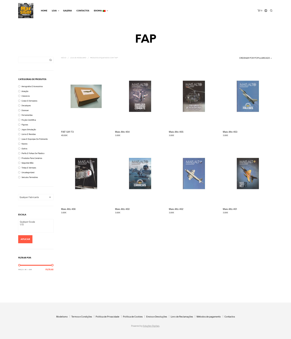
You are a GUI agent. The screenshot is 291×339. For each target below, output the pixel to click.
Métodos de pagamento (209, 316)
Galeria (67, 11)
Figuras (25, 124)
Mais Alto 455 (176, 131)
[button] (260, 10)
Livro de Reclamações (182, 316)
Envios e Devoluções (156, 316)
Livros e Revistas (29, 134)
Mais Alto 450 (122, 208)
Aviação (25, 91)
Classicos (26, 96)
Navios (24, 143)
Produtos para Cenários (32, 158)
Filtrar (49, 270)
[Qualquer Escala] (35, 221)
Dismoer (25, 110)
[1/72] (35, 224)
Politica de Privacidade (107, 316)
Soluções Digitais (151, 326)
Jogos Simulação (29, 129)
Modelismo (62, 316)
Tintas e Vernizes (29, 167)
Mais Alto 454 (122, 131)
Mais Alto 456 (68, 208)
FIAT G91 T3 (67, 131)
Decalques (26, 105)
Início (63, 58)
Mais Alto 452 (176, 208)
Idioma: (98, 11)
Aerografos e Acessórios (32, 86)
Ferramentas (27, 115)
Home (44, 11)
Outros (24, 148)
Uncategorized (28, 172)
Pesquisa (50, 60)
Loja (54, 11)
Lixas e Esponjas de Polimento (35, 139)
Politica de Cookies (133, 316)
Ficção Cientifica (29, 120)
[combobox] (250, 58)
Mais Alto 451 (230, 208)
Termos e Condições (81, 316)
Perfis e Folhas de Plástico (33, 153)
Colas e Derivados (29, 101)
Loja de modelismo (78, 58)
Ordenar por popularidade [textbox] (254, 58)
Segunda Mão (27, 163)
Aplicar (25, 239)
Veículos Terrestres (30, 177)
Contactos (82, 11)
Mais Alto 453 (230, 131)
